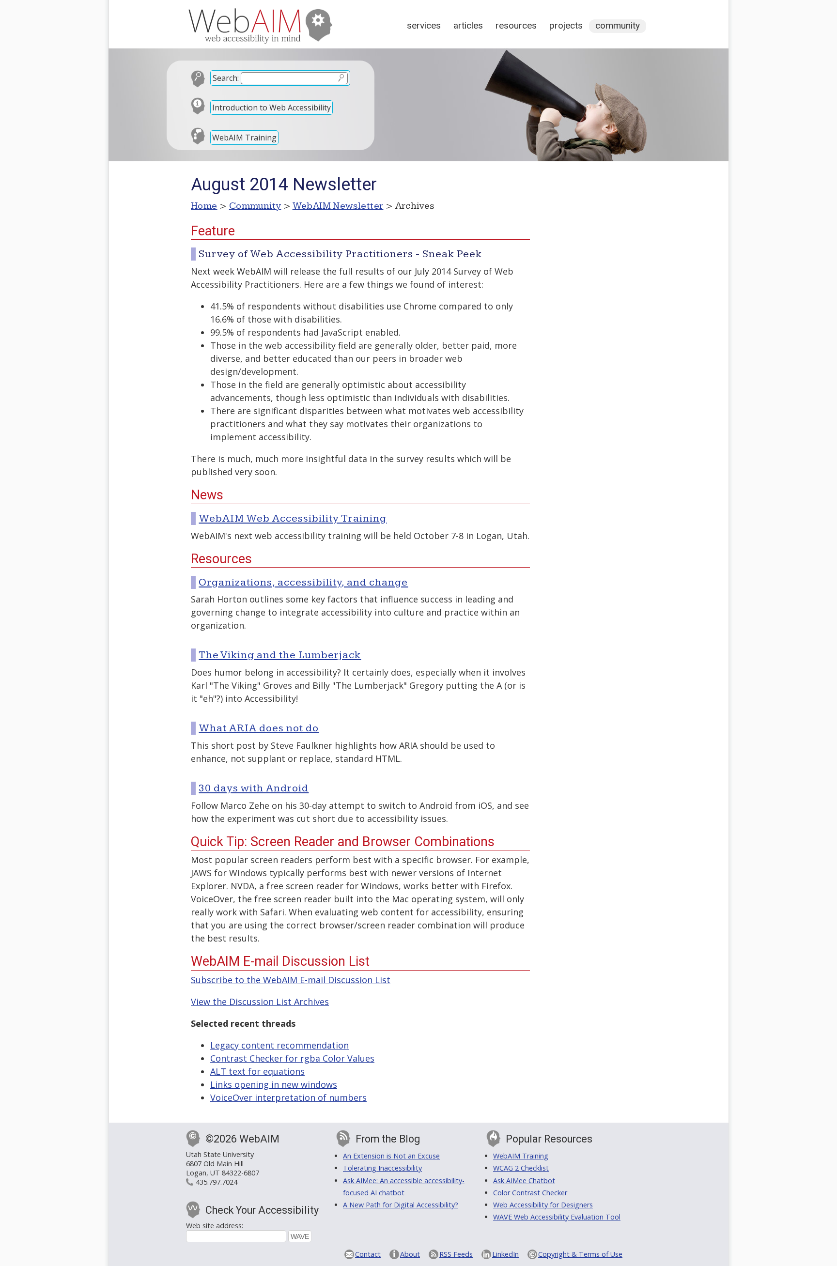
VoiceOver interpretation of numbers (288, 1097)
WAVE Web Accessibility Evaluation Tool (556, 1216)
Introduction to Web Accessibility (271, 107)
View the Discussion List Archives (260, 1001)
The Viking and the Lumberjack (280, 655)
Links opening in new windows (273, 1084)
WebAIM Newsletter (338, 206)
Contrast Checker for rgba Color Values (292, 1058)
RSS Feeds (456, 1254)
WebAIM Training (244, 137)
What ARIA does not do (259, 728)
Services (424, 25)
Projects (566, 25)
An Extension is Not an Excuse (391, 1155)
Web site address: (214, 1225)
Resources (516, 25)
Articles (468, 25)
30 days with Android (254, 788)
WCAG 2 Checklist (521, 1168)
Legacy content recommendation (279, 1045)
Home (204, 206)
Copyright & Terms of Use (580, 1254)
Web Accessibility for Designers (543, 1204)
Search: (226, 78)
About (410, 1254)
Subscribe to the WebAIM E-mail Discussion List (290, 980)
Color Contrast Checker (530, 1192)
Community (617, 25)
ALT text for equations (257, 1071)
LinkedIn (505, 1254)
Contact (368, 1254)
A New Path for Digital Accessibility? (400, 1204)
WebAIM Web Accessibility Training (293, 518)
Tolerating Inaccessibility (382, 1168)
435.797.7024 (216, 1182)
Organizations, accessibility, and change (303, 582)
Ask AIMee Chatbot (524, 1180)
